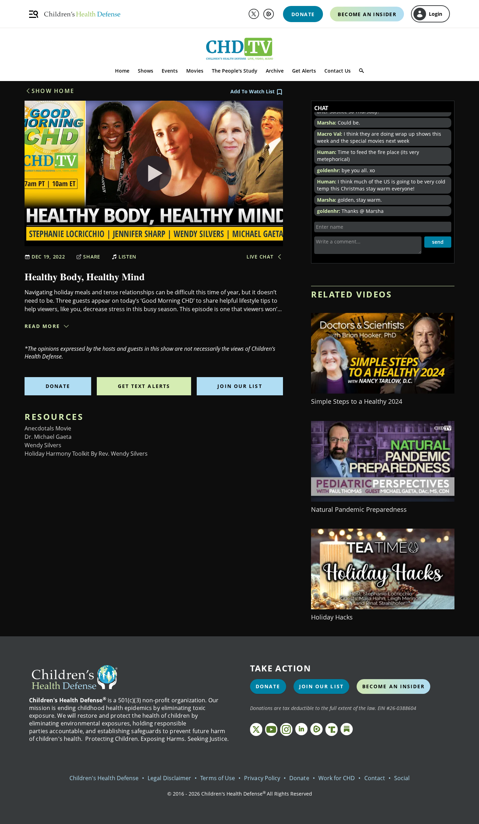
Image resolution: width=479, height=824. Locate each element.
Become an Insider (393, 686)
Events (170, 70)
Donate (58, 386)
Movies (194, 70)
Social (402, 778)
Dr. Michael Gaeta (48, 437)
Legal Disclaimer (169, 778)
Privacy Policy (262, 778)
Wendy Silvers (43, 445)
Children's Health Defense (104, 778)
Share (91, 256)
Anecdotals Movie (48, 428)
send (438, 242)
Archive (275, 70)
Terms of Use (217, 778)
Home (122, 70)
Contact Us (337, 70)
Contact (374, 778)
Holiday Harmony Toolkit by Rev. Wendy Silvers (86, 453)
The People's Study (234, 70)
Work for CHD (336, 778)
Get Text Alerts (144, 386)
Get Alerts (304, 70)
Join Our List (239, 386)
